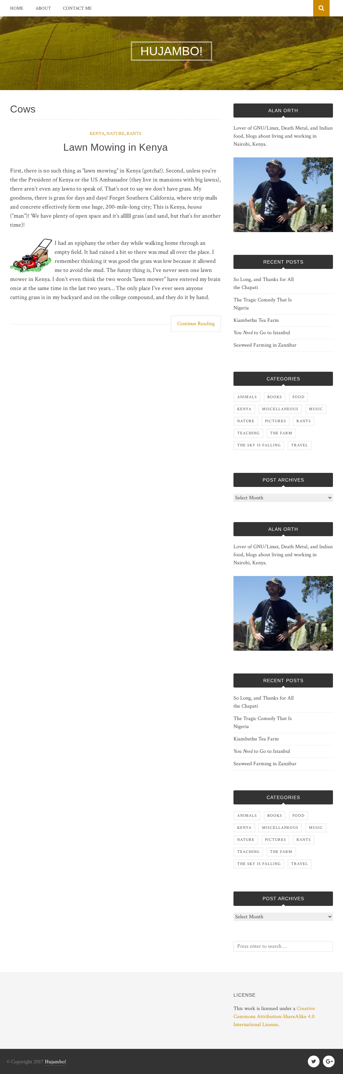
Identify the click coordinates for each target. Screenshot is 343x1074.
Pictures (275, 421)
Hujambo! (55, 1061)
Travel (299, 445)
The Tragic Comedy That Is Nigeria (262, 303)
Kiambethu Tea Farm (256, 320)
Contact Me (77, 8)
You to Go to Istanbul (261, 332)
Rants (134, 134)
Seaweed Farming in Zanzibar (264, 345)
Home (16, 8)
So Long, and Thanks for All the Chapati (263, 283)
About (43, 8)
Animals (247, 397)
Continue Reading (196, 323)
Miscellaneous (280, 409)
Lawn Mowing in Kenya (115, 147)
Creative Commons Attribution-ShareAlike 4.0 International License (274, 1016)
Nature (116, 134)
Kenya (97, 134)
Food (298, 397)
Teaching (248, 433)
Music (316, 409)
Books (274, 397)
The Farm (281, 433)
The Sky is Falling (259, 445)
